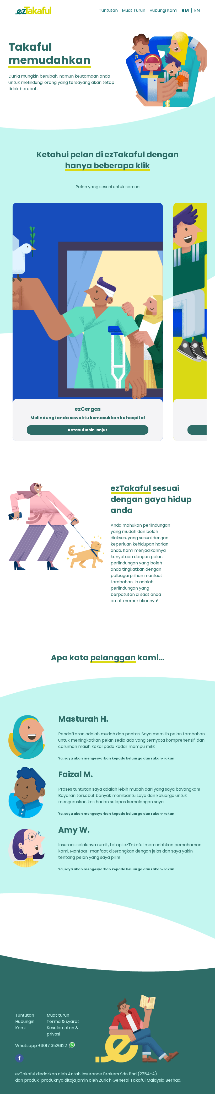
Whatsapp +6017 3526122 (41, 1046)
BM (185, 10)
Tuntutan (108, 10)
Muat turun (58, 1015)
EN (197, 10)
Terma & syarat (63, 1021)
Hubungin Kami (24, 1024)
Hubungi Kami (163, 10)
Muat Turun (133, 10)
